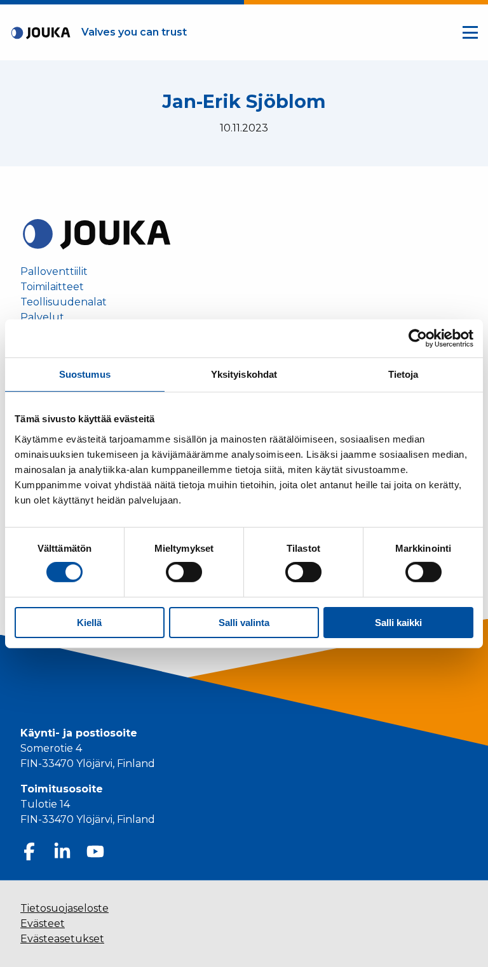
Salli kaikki (398, 622)
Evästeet (42, 923)
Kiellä (89, 622)
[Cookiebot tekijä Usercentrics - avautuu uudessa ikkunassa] (417, 337)
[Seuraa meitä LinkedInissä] (62, 851)
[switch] (184, 572)
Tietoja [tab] (403, 373)
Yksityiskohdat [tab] (244, 373)
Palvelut (42, 317)
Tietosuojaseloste (64, 908)
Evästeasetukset (62, 939)
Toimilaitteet (52, 287)
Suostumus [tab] (85, 373)
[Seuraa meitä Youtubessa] (95, 851)
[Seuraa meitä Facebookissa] (29, 851)
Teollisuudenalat (63, 302)
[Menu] (470, 32)
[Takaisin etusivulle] (96, 233)
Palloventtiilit (54, 272)
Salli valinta (244, 622)
